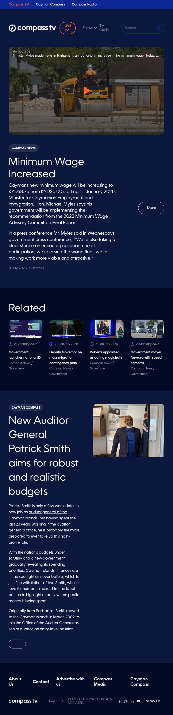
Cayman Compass (50, 4)
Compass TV (19, 4)
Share (155, 210)
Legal (52, 701)
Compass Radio (84, 4)
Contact (41, 682)
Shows (87, 28)
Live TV (68, 28)
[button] (86, 91)
